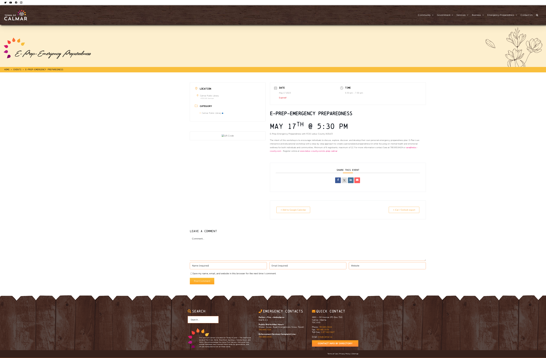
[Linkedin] (351, 180)
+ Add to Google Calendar (293, 210)
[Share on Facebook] (338, 180)
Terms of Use (332, 354)
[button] (537, 12)
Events (17, 69)
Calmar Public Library (211, 113)
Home (7, 69)
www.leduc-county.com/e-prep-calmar (318, 151)
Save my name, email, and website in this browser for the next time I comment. (234, 273)
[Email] (357, 180)
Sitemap (355, 354)
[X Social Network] (344, 180)
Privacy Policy (344, 354)
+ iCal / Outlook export (404, 210)
